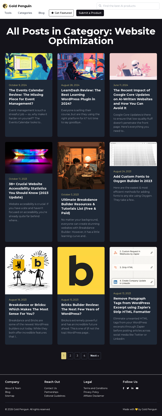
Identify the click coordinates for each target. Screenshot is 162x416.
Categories (25, 12)
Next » (94, 355)
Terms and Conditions (95, 388)
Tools (8, 12)
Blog (41, 12)
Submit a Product (90, 12)
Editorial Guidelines (54, 395)
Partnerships (51, 392)
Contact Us (50, 388)
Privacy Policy (91, 392)
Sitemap (9, 395)
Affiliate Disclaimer (94, 395)
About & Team (13, 388)
